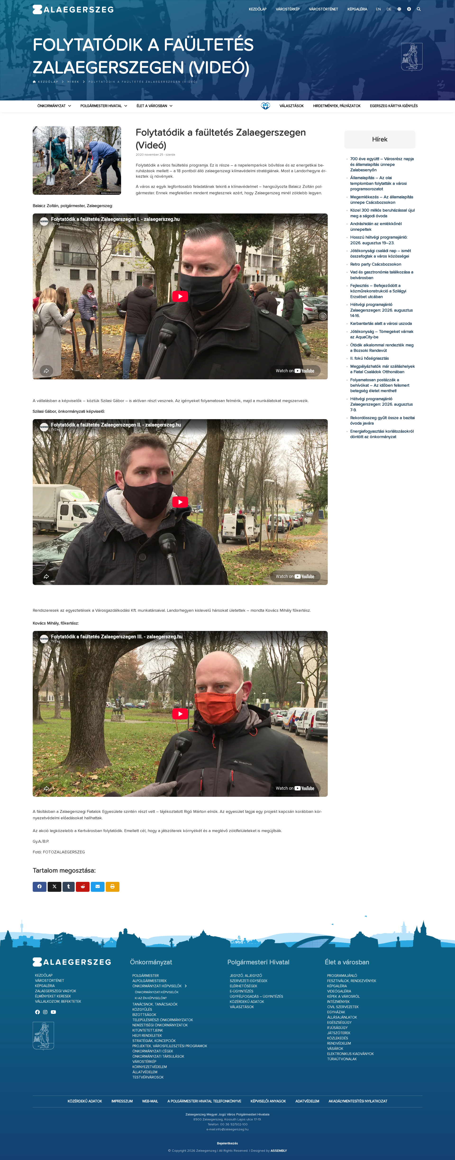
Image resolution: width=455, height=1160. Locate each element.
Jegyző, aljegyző (246, 976)
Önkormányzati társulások (158, 1056)
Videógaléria (339, 991)
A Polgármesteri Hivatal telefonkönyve (204, 1101)
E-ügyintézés (241, 991)
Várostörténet (323, 9)
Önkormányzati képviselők (157, 986)
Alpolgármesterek (149, 981)
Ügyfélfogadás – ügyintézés (256, 996)
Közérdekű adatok (247, 1002)
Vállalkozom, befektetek (58, 1001)
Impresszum (122, 1101)
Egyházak (336, 1012)
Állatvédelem (144, 1072)
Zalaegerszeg (73, 9)
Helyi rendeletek (147, 1036)
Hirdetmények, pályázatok (337, 106)
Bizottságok (144, 1015)
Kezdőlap (257, 9)
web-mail (150, 1101)
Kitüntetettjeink (147, 1030)
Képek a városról (343, 996)
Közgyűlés (142, 1009)
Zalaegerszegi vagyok (55, 991)
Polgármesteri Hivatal (101, 106)
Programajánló (342, 976)
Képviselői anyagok (268, 1101)
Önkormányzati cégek (152, 1051)
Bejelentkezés (227, 1143)
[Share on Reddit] (83, 887)
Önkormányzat (51, 106)
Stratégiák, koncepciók (154, 1041)
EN (378, 9)
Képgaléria (357, 9)
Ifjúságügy (337, 1028)
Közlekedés (337, 1038)
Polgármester (145, 976)
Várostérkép (288, 9)
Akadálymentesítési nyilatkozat (358, 1101)
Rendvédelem (339, 1043)
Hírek (74, 82)
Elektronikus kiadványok (350, 1054)
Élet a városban (152, 106)
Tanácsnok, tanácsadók (155, 1004)
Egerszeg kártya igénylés (394, 106)
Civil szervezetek (343, 1007)
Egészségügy (339, 1022)
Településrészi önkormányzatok (162, 1020)
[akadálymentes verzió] (409, 9)
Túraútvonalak (342, 1059)
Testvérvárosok (148, 1077)
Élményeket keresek (53, 996)
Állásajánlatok (342, 1017)
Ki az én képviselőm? (151, 998)
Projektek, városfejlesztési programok (169, 1046)
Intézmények (338, 1002)
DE (389, 9)
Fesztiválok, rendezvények (351, 981)
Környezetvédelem (149, 1067)
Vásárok (335, 1049)
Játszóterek (338, 1033)
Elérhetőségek (243, 986)
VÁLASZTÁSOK (292, 106)
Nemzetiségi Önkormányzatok (160, 1025)
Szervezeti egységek (249, 981)
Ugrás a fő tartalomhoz (411, 2)
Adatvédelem (307, 1101)
